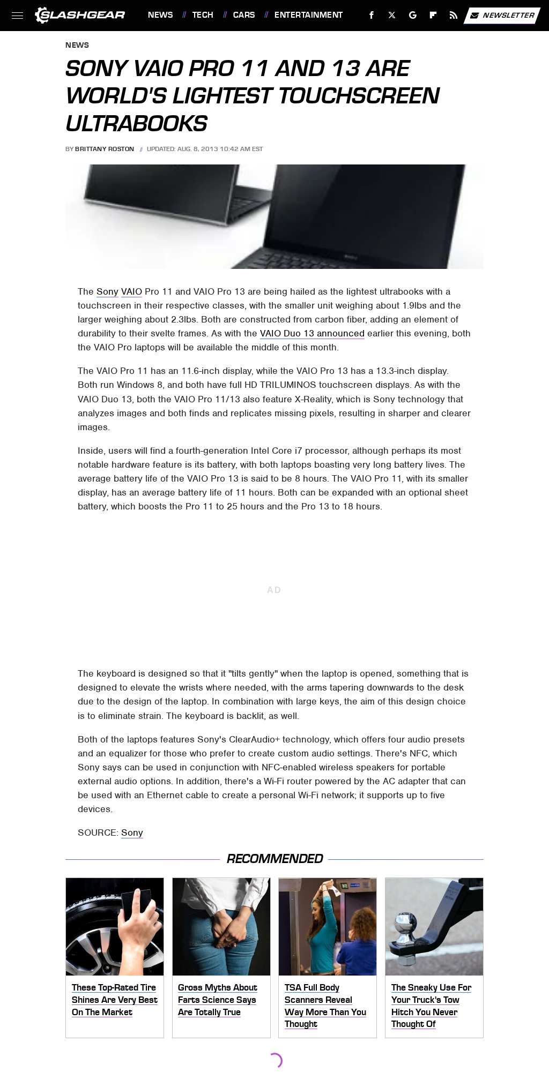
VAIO (131, 291)
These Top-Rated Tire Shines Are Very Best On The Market (115, 999)
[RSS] (454, 15)
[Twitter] (392, 15)
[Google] (413, 15)
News (160, 15)
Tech (203, 15)
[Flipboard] (433, 15)
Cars (244, 15)
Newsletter (509, 15)
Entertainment (308, 15)
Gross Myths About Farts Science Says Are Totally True (217, 999)
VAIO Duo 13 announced (312, 333)
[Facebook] (372, 15)
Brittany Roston (105, 149)
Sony (107, 291)
